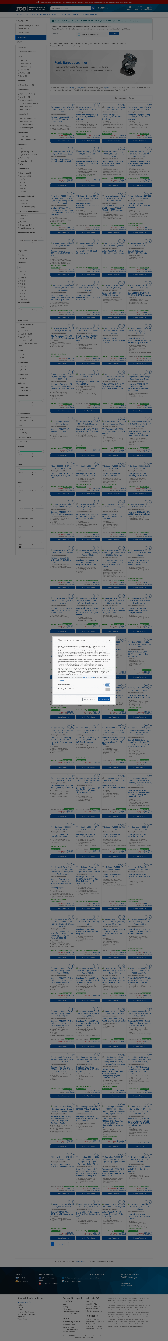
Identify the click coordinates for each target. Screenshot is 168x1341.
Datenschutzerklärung (88, 677)
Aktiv (107, 685)
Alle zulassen (104, 699)
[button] (107, 684)
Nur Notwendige (90, 699)
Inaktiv (108, 689)
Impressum (61, 680)
